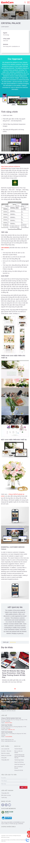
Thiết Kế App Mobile (19, 759)
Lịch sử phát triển (5, 748)
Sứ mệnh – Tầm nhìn (6, 751)
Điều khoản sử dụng (6, 795)
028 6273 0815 (8, 722)
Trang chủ (3, 18)
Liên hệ (3, 705)
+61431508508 (8, 736)
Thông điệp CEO (5, 759)
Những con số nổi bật (6, 755)
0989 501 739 (11, 729)
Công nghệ (3, 757)
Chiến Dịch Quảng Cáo (19, 764)
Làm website (5, 247)
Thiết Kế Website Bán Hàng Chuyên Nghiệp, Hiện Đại (19, 756)
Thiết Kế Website (18, 748)
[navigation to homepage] (7, 2)
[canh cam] (2, 804)
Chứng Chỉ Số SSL (18, 770)
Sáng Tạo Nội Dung (19, 762)
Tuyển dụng (4, 797)
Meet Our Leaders (5, 753)
